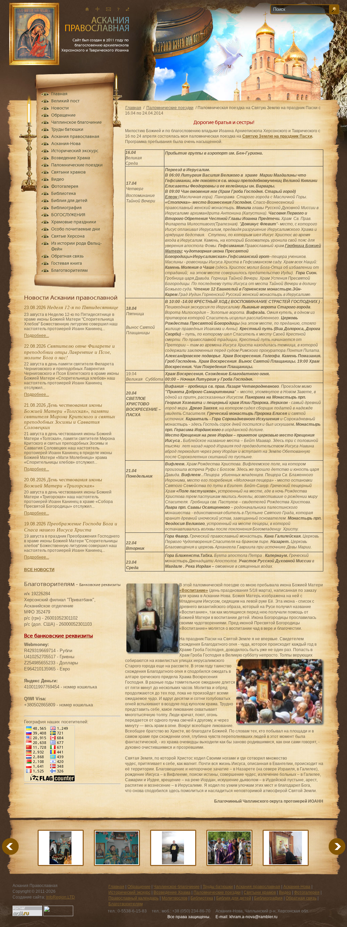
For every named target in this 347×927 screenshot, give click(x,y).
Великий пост (65, 101)
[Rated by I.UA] (58, 914)
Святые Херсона (68, 236)
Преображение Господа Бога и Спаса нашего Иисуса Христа (70, 526)
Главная (133, 107)
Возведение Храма (70, 158)
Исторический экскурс (74, 151)
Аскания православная (75, 136)
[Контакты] (127, 9)
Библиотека (63, 193)
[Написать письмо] (108, 9)
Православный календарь (133, 898)
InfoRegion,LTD (60, 897)
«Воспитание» (193, 590)
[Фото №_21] (173, 847)
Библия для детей (69, 200)
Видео (57, 179)
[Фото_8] (229, 847)
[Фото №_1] (117, 847)
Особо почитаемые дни (75, 229)
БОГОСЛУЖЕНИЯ (68, 215)
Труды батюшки (67, 129)
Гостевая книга (66, 263)
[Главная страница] (87, 9)
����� (328, 846)
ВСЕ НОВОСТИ (39, 569)
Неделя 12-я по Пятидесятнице (82, 307)
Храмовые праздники (73, 222)
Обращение (63, 115)
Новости (60, 108)
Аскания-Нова (66, 143)
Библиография (66, 207)
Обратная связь (67, 256)
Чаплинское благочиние (76, 122)
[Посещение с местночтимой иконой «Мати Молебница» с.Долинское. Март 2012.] (60, 847)
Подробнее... (36, 335)
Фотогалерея (64, 186)
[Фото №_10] (285, 847)
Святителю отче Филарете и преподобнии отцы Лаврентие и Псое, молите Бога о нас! (69, 351)
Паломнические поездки (169, 107)
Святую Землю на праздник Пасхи (277, 136)
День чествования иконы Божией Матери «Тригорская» (63, 482)
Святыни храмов (68, 172)
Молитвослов (174, 898)
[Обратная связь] (118, 9)
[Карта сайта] (97, 9)
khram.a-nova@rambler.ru (253, 916)
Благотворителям (69, 270)
